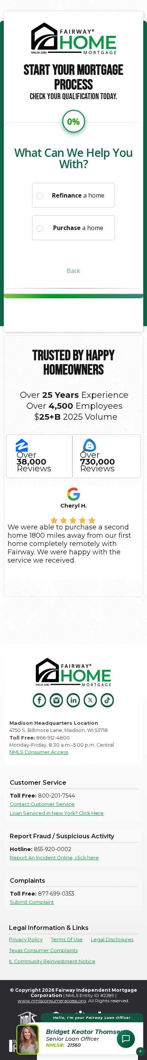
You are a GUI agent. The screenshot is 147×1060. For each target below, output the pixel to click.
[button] (81, 1033)
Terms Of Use (67, 939)
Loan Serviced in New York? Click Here (57, 813)
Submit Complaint (32, 902)
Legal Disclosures (112, 939)
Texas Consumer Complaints (43, 950)
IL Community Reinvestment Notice (52, 961)
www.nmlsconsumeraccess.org (52, 1000)
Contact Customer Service (42, 804)
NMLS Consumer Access (38, 752)
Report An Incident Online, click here (54, 858)
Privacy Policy (26, 939)
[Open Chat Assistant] (126, 1039)
